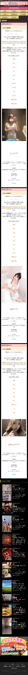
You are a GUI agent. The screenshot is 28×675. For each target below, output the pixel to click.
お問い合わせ (14, 668)
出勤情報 (5, 666)
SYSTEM (23, 14)
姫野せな (14, 256)
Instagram (14, 183)
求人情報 (18, 666)
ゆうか (14, 95)
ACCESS (14, 17)
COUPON (23, 11)
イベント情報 (11, 664)
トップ (5, 664)
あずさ (14, 535)
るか (14, 244)
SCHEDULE (14, 14)
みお (13, 486)
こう (14, 408)
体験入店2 (14, 103)
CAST (4, 14)
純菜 (14, 59)
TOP (5, 11)
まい (14, 71)
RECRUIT (4, 17)
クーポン (17, 664)
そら (14, 79)
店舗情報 (23, 666)
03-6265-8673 (14, 8)
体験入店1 (14, 99)
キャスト (22, 664)
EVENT (14, 11)
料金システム (11, 666)
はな (14, 75)
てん (14, 91)
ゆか (14, 63)
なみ (8, 41)
